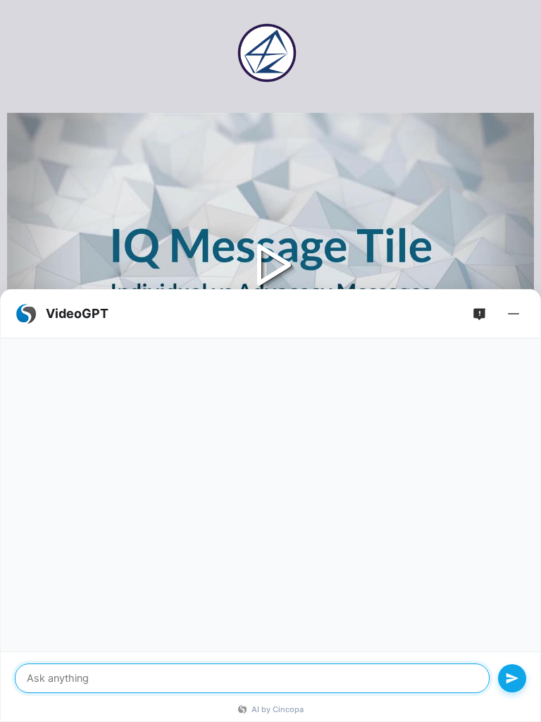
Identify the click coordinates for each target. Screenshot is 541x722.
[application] (270, 261)
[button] (270, 261)
